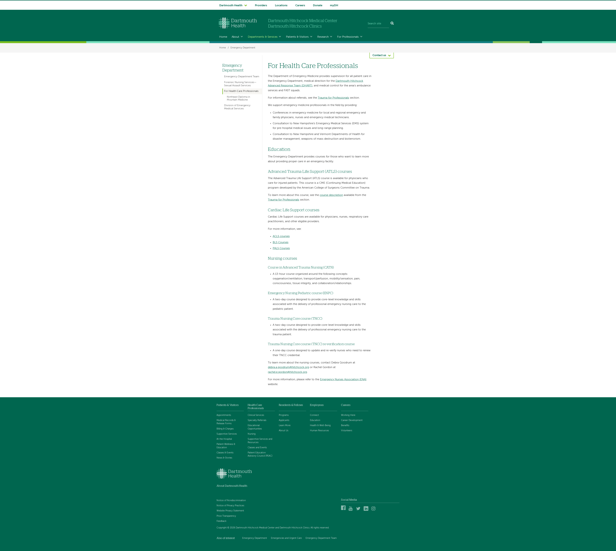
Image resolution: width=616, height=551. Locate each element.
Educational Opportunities (255, 427)
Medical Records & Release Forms (226, 422)
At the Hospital (224, 439)
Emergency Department (243, 48)
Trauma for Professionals (333, 98)
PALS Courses (281, 248)
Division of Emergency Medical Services (237, 107)
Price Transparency (226, 516)
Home (223, 37)
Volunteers (346, 430)
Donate (317, 5)
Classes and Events (257, 447)
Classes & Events (225, 453)
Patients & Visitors (297, 37)
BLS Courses (280, 242)
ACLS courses (281, 236)
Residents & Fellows (291, 405)
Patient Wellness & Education (226, 446)
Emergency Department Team (241, 76)
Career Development (352, 420)
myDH (334, 5)
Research (323, 37)
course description (331, 195)
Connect (314, 415)
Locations (281, 5)
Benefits (345, 425)
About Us (283, 430)
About (235, 37)
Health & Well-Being (320, 425)
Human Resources (319, 430)
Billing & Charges (225, 429)
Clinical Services (256, 415)
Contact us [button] (379, 55)
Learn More (285, 425)
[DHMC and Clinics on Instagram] (374, 510)
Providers (261, 5)
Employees (317, 405)
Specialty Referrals (257, 420)
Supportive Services (227, 434)
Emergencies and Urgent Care (286, 538)
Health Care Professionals (256, 407)
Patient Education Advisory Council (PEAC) (260, 454)
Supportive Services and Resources (260, 440)
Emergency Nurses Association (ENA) (343, 379)
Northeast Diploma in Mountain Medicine (238, 98)
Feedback (221, 521)
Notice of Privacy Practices (230, 506)
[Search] (392, 24)
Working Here (348, 415)
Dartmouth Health (230, 5)
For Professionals (348, 37)
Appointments (224, 415)
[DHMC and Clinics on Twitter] (359, 510)
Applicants (284, 420)
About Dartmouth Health (232, 485)
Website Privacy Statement (230, 511)
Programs (284, 415)
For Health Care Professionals (241, 91)
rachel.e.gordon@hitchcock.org (287, 372)
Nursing (252, 434)
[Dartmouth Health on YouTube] (351, 510)
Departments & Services (263, 37)
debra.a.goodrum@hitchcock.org (288, 367)
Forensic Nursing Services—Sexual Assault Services (240, 84)
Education (315, 420)
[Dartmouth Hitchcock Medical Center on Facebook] (344, 510)
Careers (300, 5)
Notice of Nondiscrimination (231, 500)
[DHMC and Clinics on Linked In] (366, 510)
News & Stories (224, 458)
